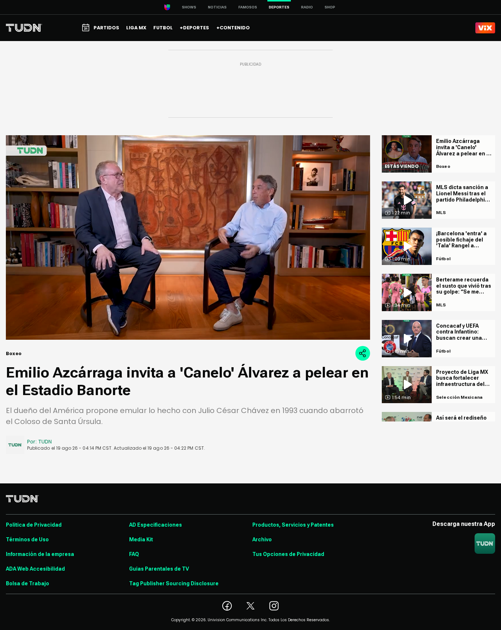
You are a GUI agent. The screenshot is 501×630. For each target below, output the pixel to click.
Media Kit (141, 539)
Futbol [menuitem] (163, 28)
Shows (189, 7)
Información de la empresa (40, 554)
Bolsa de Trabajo (27, 583)
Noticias (217, 7)
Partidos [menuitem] (106, 28)
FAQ (134, 554)
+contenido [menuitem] (233, 28)
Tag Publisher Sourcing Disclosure (174, 583)
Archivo (262, 539)
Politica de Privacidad (34, 525)
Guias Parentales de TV (159, 569)
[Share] (362, 353)
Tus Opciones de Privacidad (288, 554)
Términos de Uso (27, 539)
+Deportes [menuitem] (194, 28)
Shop (330, 7)
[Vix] (485, 27)
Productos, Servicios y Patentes (293, 525)
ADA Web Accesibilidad (35, 569)
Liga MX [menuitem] (136, 28)
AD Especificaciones (155, 525)
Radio (307, 7)
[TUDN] (24, 28)
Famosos (247, 7)
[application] (188, 237)
